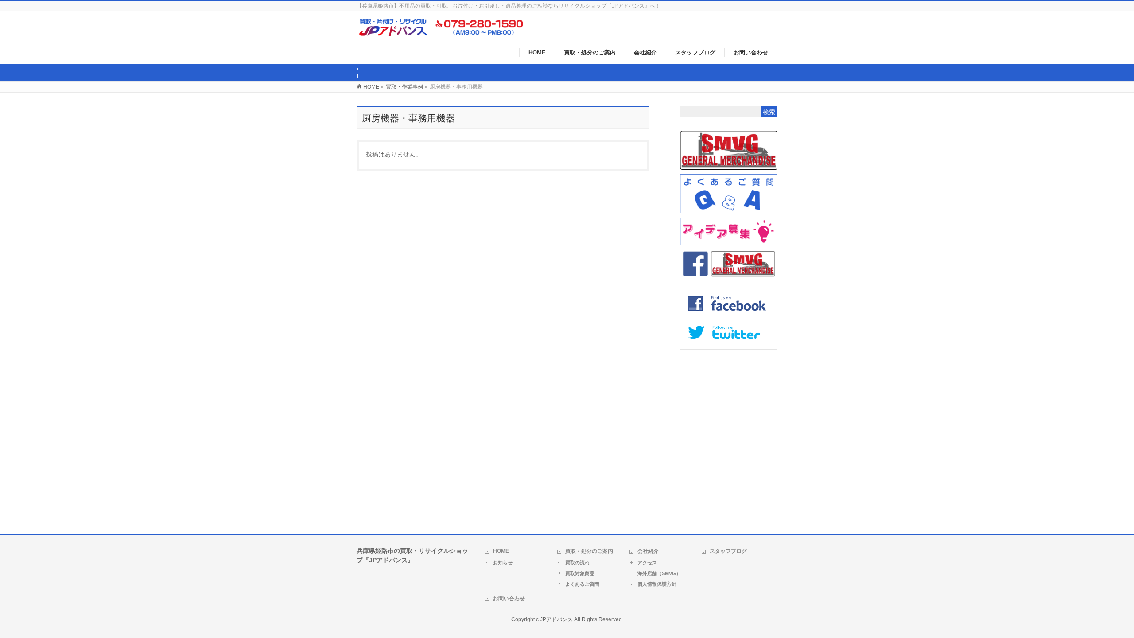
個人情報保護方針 (656, 584)
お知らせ (503, 562)
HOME (501, 551)
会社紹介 (648, 551)
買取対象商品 (579, 573)
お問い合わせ (509, 598)
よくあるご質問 (582, 584)
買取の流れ (577, 562)
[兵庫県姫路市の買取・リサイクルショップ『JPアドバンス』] (446, 33)
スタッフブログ (728, 551)
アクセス (647, 562)
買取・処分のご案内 (589, 551)
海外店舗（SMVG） (659, 573)
